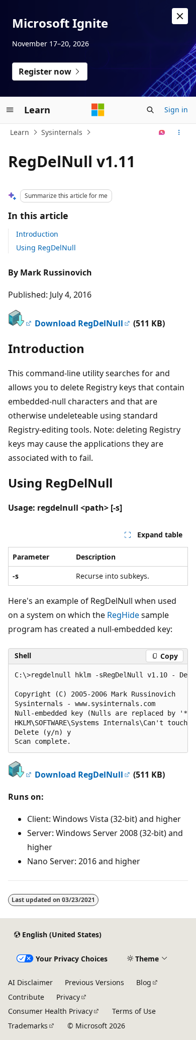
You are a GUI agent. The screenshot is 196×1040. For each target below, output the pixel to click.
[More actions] (179, 132)
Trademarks (28, 1025)
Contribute (26, 997)
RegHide (123, 614)
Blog (143, 982)
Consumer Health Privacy (50, 1011)
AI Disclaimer (30, 982)
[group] (98, 708)
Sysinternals (61, 132)
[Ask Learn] (162, 132)
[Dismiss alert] (180, 16)
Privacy (68, 997)
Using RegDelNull (46, 247)
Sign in (176, 109)
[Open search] (150, 110)
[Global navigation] (10, 110)
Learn (19, 132)
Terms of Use (134, 1011)
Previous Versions (94, 982)
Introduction (37, 234)
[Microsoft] (98, 109)
